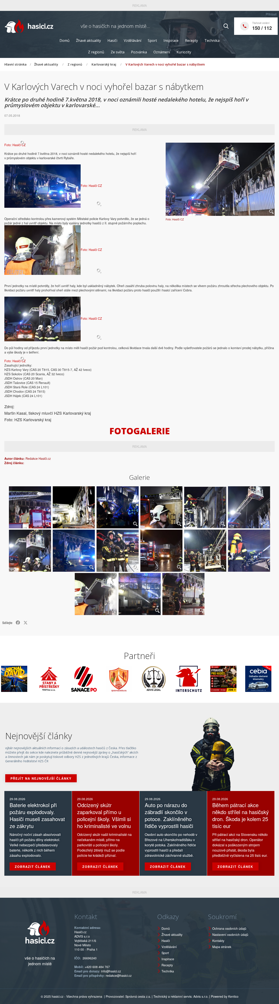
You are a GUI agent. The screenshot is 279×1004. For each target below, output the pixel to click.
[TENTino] (26, 679)
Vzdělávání (132, 40)
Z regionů (96, 52)
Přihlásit (271, 14)
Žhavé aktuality (88, 40)
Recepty (191, 40)
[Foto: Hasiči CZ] (220, 179)
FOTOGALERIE (139, 431)
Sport (152, 40)
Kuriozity (184, 52)
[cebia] (235, 679)
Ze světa (117, 52)
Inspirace (171, 40)
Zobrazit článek (33, 866)
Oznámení (161, 52)
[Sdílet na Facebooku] (18, 622)
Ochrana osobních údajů (229, 928)
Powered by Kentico (224, 996)
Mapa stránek (221, 947)
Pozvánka (139, 52)
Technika (211, 40)
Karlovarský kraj (104, 64)
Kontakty (218, 940)
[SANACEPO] (61, 679)
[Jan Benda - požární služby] (200, 679)
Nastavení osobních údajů (230, 934)
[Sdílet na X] (25, 622)
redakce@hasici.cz (119, 975)
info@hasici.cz (111, 971)
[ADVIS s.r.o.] (131, 679)
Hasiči (112, 40)
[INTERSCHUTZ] (165, 679)
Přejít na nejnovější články (40, 778)
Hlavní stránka (15, 64)
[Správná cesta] (96, 679)
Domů (65, 40)
